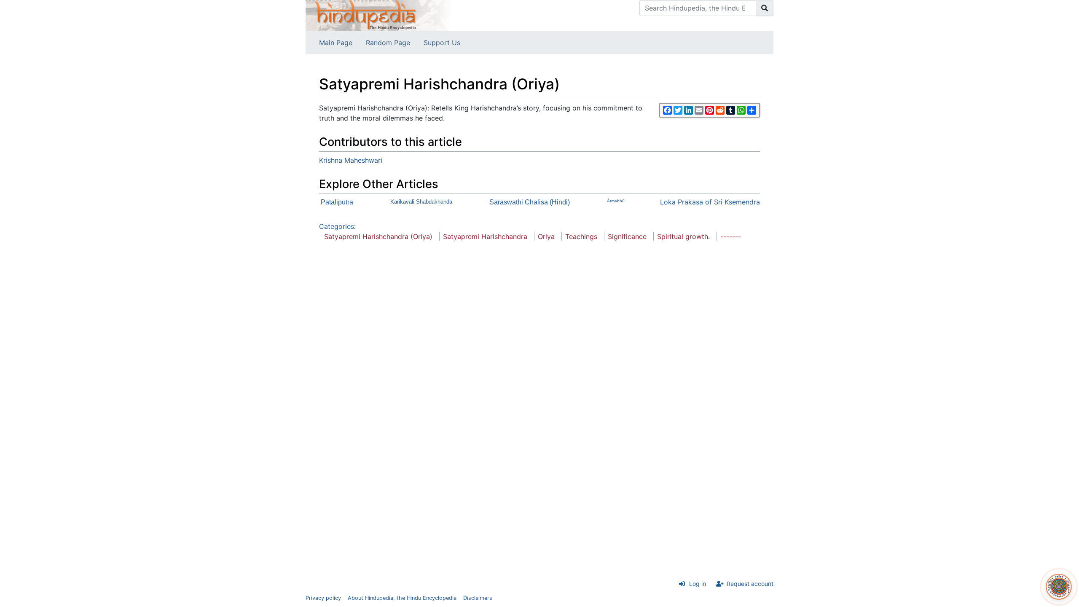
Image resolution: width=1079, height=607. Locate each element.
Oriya (546, 236)
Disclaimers (477, 598)
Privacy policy (323, 598)
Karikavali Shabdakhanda (421, 202)
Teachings (581, 236)
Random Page (388, 42)
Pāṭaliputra (337, 202)
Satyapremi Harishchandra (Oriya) (378, 236)
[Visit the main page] (379, 15)
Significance (627, 236)
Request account (750, 583)
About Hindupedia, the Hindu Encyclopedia (402, 598)
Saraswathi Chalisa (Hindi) (529, 202)
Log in (697, 583)
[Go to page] (764, 8)
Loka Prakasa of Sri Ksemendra (710, 202)
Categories (336, 226)
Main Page (335, 42)
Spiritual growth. (683, 236)
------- (730, 236)
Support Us (442, 42)
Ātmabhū (616, 201)
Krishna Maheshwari (350, 160)
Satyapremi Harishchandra (485, 236)
